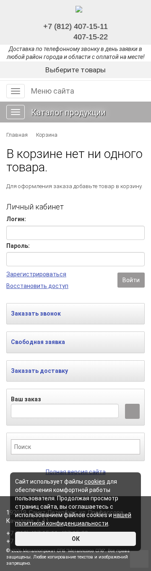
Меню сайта (52, 91)
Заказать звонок (36, 313)
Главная (17, 135)
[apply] (132, 411)
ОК (76, 538)
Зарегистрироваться (36, 274)
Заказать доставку (39, 370)
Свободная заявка (38, 342)
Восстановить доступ (37, 286)
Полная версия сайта (76, 472)
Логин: (16, 219)
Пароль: (18, 245)
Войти (131, 280)
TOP (136, 556)
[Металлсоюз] (79, 9)
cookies (94, 481)
